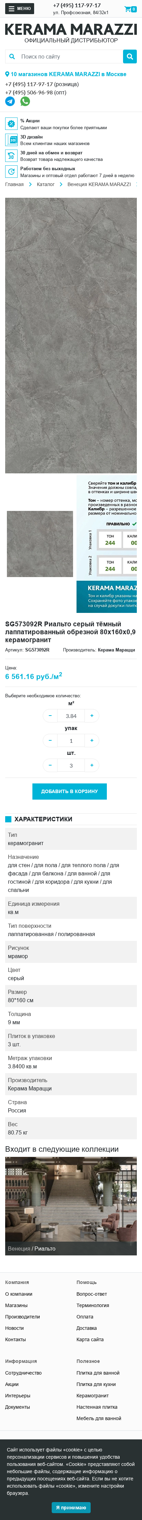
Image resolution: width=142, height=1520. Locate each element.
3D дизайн (31, 137)
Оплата (85, 1316)
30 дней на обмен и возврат (51, 152)
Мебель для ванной (99, 1418)
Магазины (16, 1305)
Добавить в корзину (69, 791)
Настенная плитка (97, 1407)
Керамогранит (93, 1395)
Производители (22, 1316)
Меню (24, 8)
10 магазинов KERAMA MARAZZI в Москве (67, 74)
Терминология (93, 1305)
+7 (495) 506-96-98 (29, 92)
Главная (14, 184)
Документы (17, 1407)
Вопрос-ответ (92, 1294)
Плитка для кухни (96, 1384)
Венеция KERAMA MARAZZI (99, 184)
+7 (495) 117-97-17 (77, 5)
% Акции (30, 120)
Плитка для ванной (98, 1373)
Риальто (44, 1248)
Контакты (15, 1339)
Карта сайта (90, 1339)
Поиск (130, 56)
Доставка (87, 1328)
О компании (18, 1294)
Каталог (45, 184)
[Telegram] (10, 100)
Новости (14, 1328)
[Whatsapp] (25, 100)
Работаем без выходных (47, 168)
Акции (12, 1384)
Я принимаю (71, 1507)
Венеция (19, 1248)
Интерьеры (17, 1395)
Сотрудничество (23, 1373)
